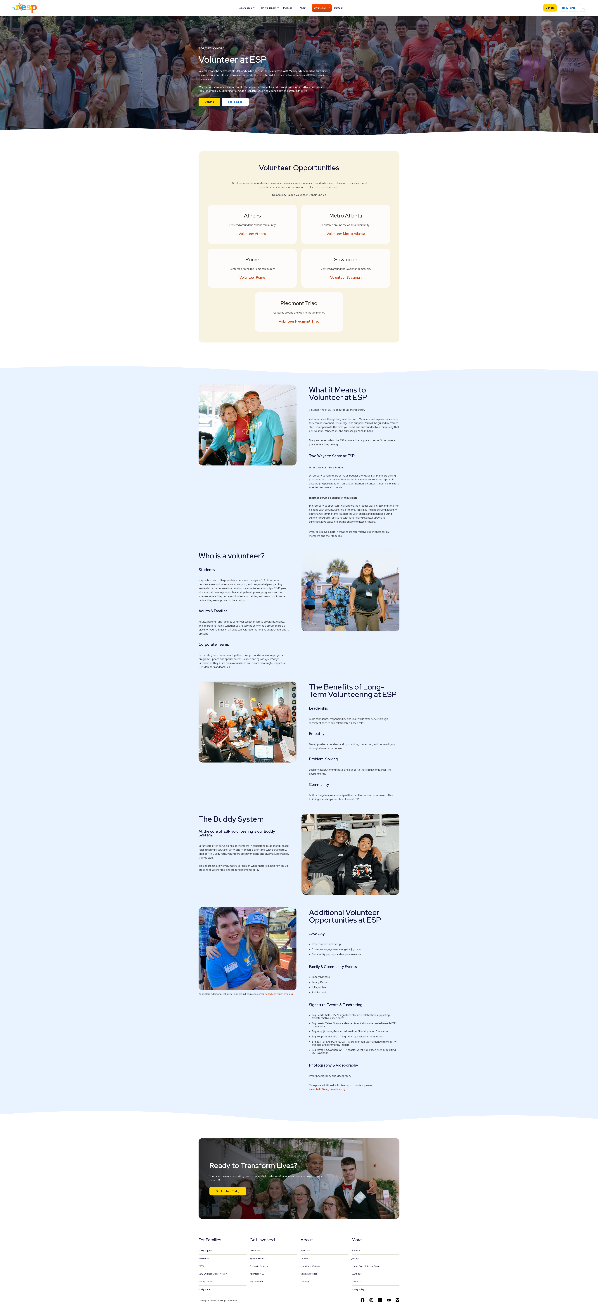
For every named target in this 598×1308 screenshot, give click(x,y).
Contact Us (357, 1281)
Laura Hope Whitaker (310, 1266)
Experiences (245, 8)
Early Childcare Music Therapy (213, 1273)
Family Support (267, 8)
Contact (338, 8)
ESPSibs (202, 1266)
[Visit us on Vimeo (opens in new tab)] (397, 1300)
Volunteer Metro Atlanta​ (346, 233)
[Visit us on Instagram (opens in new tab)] (371, 1300)
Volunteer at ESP (257, 1273)
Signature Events (258, 1258)
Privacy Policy (358, 1289)
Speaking (305, 1281)
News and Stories (309, 1273)
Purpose (287, 8)
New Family (204, 1258)
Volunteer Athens (252, 233)
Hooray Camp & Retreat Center (366, 1266)
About (303, 8)
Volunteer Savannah (346, 277)
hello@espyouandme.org (279, 994)
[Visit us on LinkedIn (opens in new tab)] (380, 1300)
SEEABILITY (357, 1273)
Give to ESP (320, 8)
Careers (304, 1258)
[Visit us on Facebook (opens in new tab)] (363, 1300)
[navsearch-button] (583, 8)
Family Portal (204, 1289)
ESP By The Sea (206, 1281)
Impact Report (256, 1281)
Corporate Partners (259, 1266)
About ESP (305, 1250)
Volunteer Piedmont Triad (299, 321)
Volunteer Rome (252, 277)
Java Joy (355, 1258)
